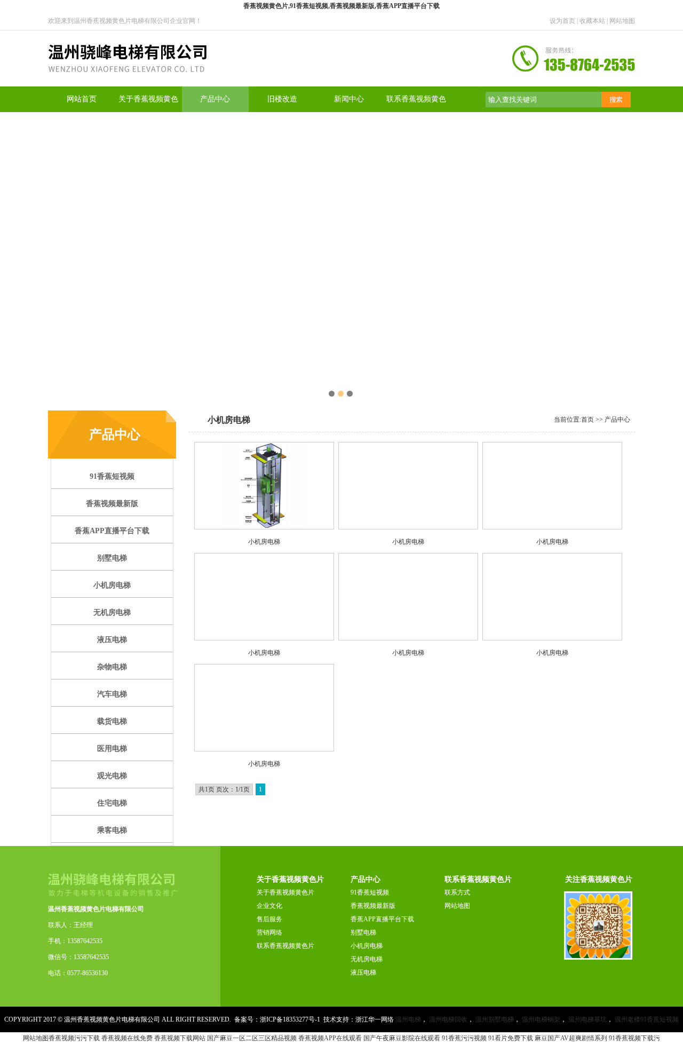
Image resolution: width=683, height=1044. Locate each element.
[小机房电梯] (264, 485)
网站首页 (82, 99)
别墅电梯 (363, 932)
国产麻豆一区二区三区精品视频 (252, 1038)
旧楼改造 (282, 99)
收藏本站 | (594, 21)
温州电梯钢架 (541, 1019)
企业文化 (269, 905)
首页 (587, 419)
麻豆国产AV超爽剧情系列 (571, 1038)
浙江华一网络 (374, 1019)
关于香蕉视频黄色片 (285, 892)
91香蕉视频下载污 (634, 1038)
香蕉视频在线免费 (127, 1038)
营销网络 (269, 932)
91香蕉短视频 (370, 892)
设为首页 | (564, 21)
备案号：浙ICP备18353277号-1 (277, 1019)
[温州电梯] (127, 84)
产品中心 (215, 99)
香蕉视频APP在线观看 (330, 1038)
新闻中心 (349, 99)
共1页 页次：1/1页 (224, 789)
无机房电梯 (367, 959)
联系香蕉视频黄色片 (285, 946)
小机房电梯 (367, 946)
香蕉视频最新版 (373, 905)
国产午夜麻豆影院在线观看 (401, 1038)
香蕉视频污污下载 (74, 1038)
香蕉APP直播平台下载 (382, 919)
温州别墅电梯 (494, 1019)
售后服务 (269, 919)
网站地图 (622, 21)
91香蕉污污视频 (464, 1038)
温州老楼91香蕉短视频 (647, 1019)
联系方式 (457, 892)
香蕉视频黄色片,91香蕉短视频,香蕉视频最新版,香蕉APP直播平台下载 (341, 6)
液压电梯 (363, 972)
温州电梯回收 (448, 1019)
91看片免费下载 (510, 1038)
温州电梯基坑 (587, 1019)
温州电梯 (408, 1019)
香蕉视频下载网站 (179, 1038)
